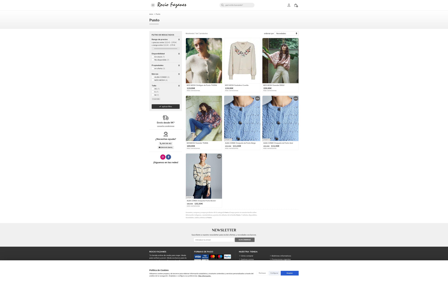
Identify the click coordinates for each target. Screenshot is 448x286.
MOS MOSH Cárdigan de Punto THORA (202, 85)
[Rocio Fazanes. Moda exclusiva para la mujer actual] (172, 5)
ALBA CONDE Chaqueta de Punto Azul (278, 143)
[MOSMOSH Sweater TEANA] (204, 118)
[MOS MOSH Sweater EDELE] (280, 60)
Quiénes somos (247, 259)
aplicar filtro (167, 106)
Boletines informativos (281, 256)
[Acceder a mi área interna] (288, 5)
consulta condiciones (165, 126)
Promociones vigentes (281, 259)
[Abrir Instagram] (163, 157)
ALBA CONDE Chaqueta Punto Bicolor (201, 201)
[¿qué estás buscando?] (236, 5)
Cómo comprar (247, 256)
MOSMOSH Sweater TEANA (197, 143)
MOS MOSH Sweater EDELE (273, 85)
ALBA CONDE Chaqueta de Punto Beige (240, 143)
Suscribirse (245, 239)
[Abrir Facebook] (168, 157)
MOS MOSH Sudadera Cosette (236, 85)
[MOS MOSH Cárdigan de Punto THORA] (204, 60)
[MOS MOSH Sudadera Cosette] (242, 60)
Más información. (204, 276)
